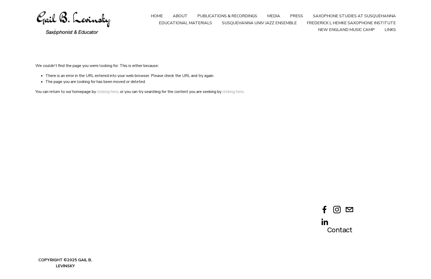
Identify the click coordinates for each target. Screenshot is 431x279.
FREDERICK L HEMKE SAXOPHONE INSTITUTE (351, 23)
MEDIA (273, 16)
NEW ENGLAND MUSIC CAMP (346, 29)
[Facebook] (324, 210)
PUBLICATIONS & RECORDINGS (227, 16)
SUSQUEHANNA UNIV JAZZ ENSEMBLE (259, 23)
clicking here (107, 91)
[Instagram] (337, 210)
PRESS (296, 16)
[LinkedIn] (324, 222)
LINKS (390, 29)
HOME (157, 16)
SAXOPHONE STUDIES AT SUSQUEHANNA (354, 16)
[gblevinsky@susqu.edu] (349, 210)
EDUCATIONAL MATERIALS (185, 23)
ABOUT (180, 16)
